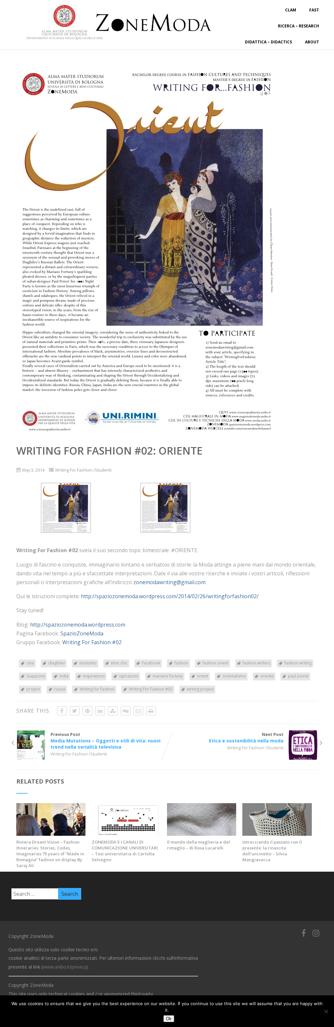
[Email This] (138, 710)
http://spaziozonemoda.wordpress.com (77, 624)
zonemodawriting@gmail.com (169, 582)
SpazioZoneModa (81, 633)
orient (202, 676)
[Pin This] (87, 710)
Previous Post (105, 740)
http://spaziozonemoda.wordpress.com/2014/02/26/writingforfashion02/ (170, 596)
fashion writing (297, 663)
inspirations (94, 676)
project (33, 689)
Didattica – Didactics (268, 42)
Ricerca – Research (298, 26)
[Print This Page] (151, 710)
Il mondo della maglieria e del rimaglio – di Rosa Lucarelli (198, 845)
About (312, 42)
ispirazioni (128, 676)
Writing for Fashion (97, 689)
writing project (200, 689)
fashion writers (256, 663)
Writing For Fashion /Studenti (83, 470)
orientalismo (234, 676)
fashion (181, 663)
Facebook (151, 663)
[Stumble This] (113, 710)
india (63, 676)
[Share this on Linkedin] (100, 710)
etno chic (119, 663)
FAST (314, 10)
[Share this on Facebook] (62, 710)
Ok (169, 1018)
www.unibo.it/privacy (64, 967)
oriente (267, 676)
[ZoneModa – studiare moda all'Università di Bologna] (122, 41)
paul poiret (298, 676)
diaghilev (56, 663)
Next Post (246, 737)
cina (30, 663)
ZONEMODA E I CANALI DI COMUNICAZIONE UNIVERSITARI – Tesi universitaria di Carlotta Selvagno (125, 851)
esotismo (88, 663)
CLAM (290, 10)
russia (59, 689)
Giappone (35, 676)
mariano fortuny (168, 676)
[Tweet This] (75, 710)
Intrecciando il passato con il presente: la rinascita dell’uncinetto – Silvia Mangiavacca (272, 851)
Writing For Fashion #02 (92, 642)
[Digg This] (125, 710)
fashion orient (215, 663)
